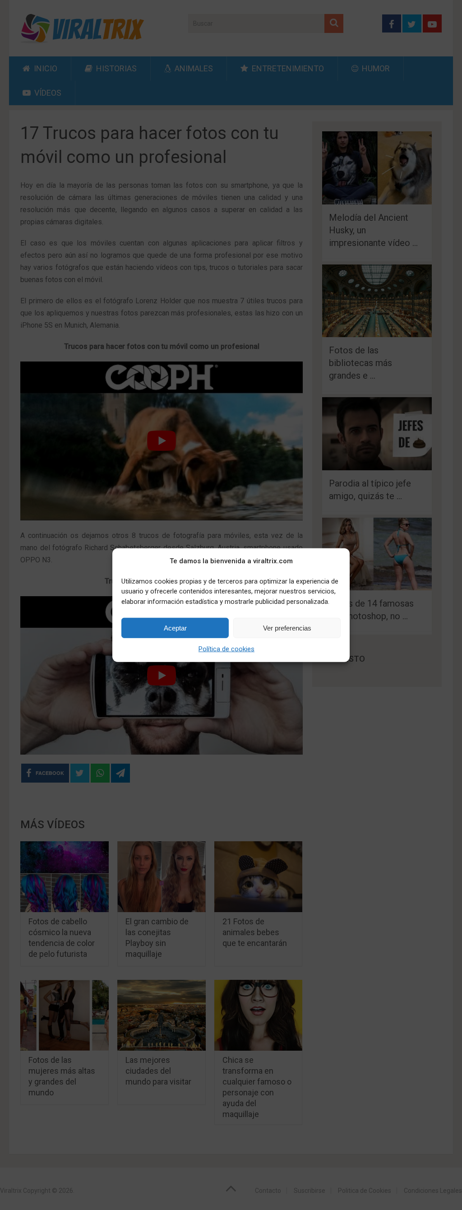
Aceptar (175, 627)
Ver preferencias (287, 627)
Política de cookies (226, 649)
